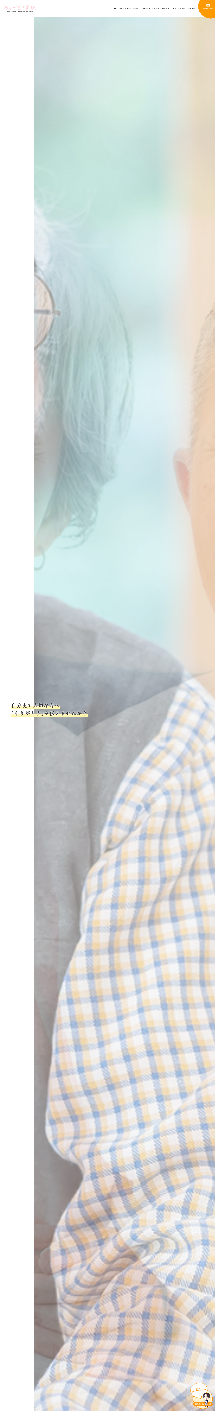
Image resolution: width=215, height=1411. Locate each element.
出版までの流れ (179, 8)
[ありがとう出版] (20, 7)
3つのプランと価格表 (150, 8)
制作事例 (165, 8)
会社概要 (191, 8)
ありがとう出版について (129, 8)
